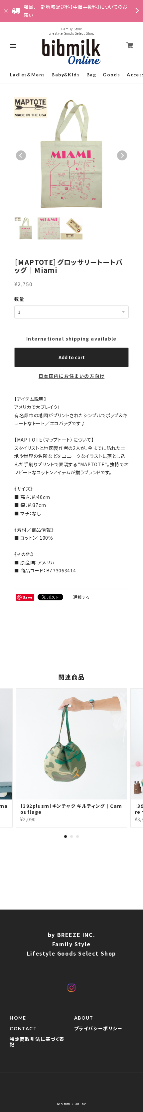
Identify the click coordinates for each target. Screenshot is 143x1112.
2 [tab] (71, 836)
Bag (91, 74)
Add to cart (72, 357)
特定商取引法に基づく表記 (37, 1042)
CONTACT (23, 1028)
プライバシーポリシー (98, 1028)
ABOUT (83, 1018)
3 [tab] (77, 836)
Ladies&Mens (27, 74)
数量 (19, 299)
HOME (18, 1018)
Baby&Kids (66, 74)
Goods (111, 74)
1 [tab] (66, 836)
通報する (81, 597)
